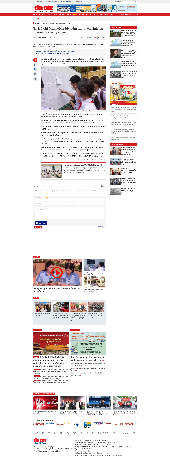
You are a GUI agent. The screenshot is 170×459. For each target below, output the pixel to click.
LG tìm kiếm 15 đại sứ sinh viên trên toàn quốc (44, 412)
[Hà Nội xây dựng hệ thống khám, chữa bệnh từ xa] (94, 265)
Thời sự (38, 14)
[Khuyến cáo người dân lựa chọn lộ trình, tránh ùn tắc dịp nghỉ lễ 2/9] (88, 344)
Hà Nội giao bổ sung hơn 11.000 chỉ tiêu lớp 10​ (83, 165)
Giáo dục (37, 23)
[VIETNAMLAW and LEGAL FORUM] (54, 424)
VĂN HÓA (68, 14)
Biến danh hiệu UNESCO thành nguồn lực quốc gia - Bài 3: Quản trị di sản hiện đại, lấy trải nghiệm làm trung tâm (51, 371)
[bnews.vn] (82, 425)
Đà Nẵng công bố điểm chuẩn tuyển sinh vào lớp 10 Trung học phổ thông (57, 51)
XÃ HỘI (55, 14)
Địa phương (125, 433)
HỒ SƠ (87, 14)
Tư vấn (68, 23)
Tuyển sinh (45, 23)
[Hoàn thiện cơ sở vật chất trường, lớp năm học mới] (94, 282)
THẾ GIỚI (44, 14)
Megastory (36, 357)
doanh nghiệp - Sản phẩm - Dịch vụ (44, 393)
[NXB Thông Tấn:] (72, 425)
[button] (103, 308)
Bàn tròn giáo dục (60, 23)
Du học (52, 23)
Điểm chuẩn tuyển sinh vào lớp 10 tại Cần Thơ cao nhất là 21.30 (55, 53)
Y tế (118, 14)
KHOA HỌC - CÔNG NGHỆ (103, 14)
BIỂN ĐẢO (113, 14)
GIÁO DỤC (74, 14)
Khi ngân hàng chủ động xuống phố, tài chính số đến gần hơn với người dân (124, 413)
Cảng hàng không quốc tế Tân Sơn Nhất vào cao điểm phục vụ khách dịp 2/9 (60, 316)
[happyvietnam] (62, 423)
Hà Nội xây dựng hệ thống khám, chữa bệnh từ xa (93, 273)
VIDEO (138, 14)
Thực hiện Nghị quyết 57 (128, 14)
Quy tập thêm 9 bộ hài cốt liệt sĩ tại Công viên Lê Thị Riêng (96, 315)
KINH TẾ (50, 14)
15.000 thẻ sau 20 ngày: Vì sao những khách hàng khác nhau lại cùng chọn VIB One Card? (97, 413)
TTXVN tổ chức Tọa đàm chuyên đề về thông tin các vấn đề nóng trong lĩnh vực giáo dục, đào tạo (78, 317)
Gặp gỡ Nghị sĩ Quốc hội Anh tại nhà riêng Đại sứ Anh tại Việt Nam (71, 412)
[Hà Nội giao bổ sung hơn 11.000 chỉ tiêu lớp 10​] (51, 171)
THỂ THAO (81, 14)
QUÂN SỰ (92, 14)
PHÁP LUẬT (61, 14)
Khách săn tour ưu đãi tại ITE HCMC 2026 (43, 314)
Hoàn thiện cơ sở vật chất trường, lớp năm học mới (93, 290)
